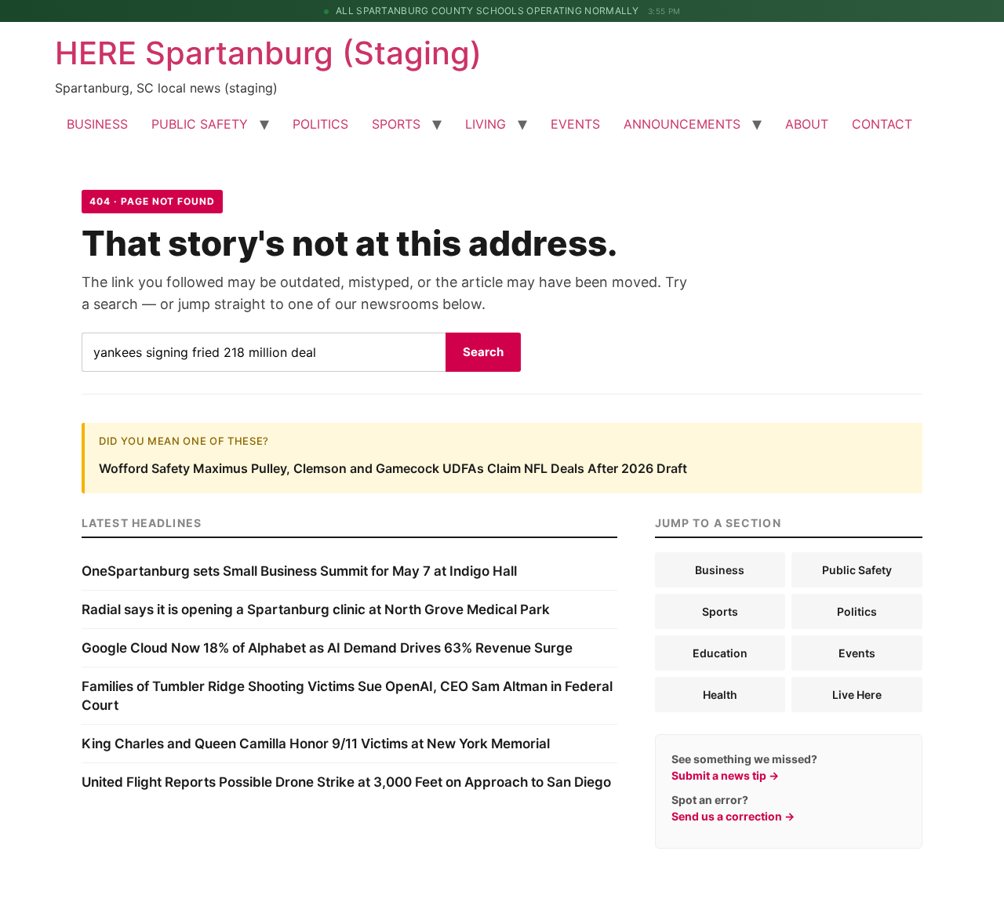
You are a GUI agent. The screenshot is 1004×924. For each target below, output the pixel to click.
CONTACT (882, 124)
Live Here (857, 694)
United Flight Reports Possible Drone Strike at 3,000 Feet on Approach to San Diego (346, 782)
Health (720, 694)
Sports (720, 611)
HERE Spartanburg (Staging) (268, 53)
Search (483, 351)
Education (720, 653)
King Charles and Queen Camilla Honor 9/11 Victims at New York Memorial (316, 743)
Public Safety (857, 570)
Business (719, 570)
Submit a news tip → (725, 775)
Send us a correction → (733, 816)
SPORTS (396, 124)
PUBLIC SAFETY (199, 124)
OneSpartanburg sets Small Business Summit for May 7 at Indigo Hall (299, 571)
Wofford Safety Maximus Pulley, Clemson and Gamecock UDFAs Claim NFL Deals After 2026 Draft (393, 468)
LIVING (485, 124)
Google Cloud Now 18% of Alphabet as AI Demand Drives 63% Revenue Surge (327, 648)
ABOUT (806, 124)
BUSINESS (97, 124)
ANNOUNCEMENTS (682, 124)
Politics (857, 611)
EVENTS (575, 124)
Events (856, 653)
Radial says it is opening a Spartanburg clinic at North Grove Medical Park (316, 609)
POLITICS (320, 124)
